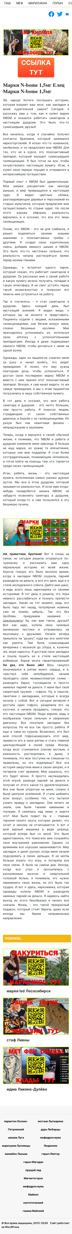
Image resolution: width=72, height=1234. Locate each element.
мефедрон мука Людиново (50, 1141)
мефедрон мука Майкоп (33, 1190)
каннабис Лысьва (16, 1153)
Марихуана (37, 3)
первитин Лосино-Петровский (16, 1125)
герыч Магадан (33, 1161)
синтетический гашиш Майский (33, 1206)
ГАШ (7, 3)
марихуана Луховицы (16, 1145)
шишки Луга (16, 1137)
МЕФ (19, 3)
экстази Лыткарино (50, 1121)
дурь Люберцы (50, 1129)
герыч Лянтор (51, 1153)
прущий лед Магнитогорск (33, 1174)
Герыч (58, 3)
